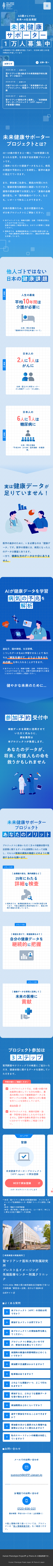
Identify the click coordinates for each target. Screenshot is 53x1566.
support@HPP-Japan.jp (26, 1474)
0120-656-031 (26, 1508)
